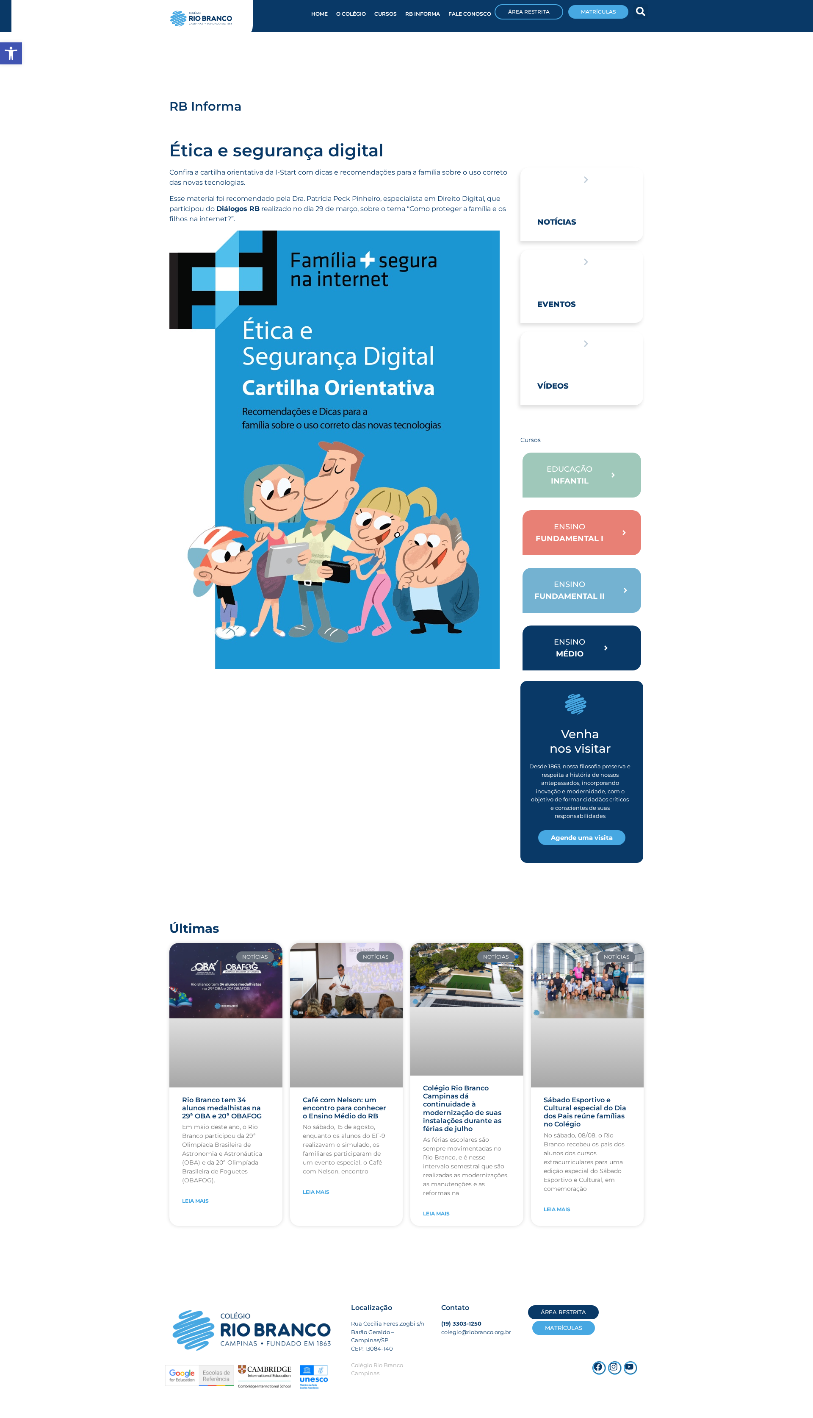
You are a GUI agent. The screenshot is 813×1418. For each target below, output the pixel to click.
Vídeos (553, 386)
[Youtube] (630, 1368)
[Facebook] (599, 1368)
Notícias (556, 222)
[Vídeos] (586, 344)
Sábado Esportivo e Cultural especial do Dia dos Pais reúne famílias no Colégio (585, 1112)
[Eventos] (586, 262)
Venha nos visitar (580, 741)
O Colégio (351, 14)
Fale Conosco (469, 14)
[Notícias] (586, 180)
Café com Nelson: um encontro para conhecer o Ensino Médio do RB (344, 1108)
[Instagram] (615, 1368)
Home (319, 14)
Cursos (385, 14)
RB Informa (422, 14)
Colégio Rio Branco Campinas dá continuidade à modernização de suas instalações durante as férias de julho (462, 1108)
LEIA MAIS (195, 1201)
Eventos (556, 304)
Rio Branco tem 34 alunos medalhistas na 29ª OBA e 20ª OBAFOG (222, 1108)
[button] (640, 11)
